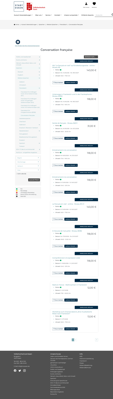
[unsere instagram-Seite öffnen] (24, 371)
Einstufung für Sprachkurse (58, 380)
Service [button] (48, 15)
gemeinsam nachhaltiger (58, 362)
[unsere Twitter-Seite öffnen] (20, 371)
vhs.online (53, 365)
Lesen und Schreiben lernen (59, 356)
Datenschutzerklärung (87, 358)
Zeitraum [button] (20, 166)
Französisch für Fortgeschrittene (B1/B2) (28, 111)
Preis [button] (18, 170)
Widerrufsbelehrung (86, 365)
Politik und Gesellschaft (23, 57)
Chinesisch (22, 85)
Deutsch (20, 72)
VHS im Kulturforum (56, 367)
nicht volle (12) (21, 173)
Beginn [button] (19, 158)
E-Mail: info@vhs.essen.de (22, 366)
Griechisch (22, 121)
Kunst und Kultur (21, 60)
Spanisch (22, 143)
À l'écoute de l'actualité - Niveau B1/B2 (67, 231)
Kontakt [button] (57, 15)
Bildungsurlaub (55, 389)
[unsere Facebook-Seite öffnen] (15, 371)
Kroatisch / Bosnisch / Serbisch (28, 128)
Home (17, 24)
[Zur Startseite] (29, 5)
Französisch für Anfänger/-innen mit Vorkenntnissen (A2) (30, 106)
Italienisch (22, 124)
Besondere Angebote (57, 392)
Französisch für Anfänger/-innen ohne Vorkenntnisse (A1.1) (29, 93)
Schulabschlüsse (55, 385)
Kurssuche (53, 394)
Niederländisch (24, 131)
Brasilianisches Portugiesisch (28, 137)
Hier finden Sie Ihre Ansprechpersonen (27, 45)
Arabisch (22, 82)
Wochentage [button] (21, 162)
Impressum (83, 361)
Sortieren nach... (90, 57)
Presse (82, 363)
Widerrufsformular (85, 367)
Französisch (63, 24)
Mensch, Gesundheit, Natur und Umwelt (26, 64)
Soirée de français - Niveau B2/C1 (64, 123)
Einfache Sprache (87, 15)
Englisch (20, 75)
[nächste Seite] (96, 339)
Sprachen (42, 24)
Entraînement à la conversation (64, 150)
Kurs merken (59, 82)
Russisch (22, 140)
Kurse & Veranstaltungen (29, 24)
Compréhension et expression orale (66, 258)
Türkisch (22, 146)
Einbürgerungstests (56, 371)
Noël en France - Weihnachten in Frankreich (69, 285)
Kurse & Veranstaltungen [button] (22, 15)
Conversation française (76, 24)
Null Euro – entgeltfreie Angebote (26, 152)
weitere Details (70, 82)
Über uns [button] (38, 15)
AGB (81, 356)
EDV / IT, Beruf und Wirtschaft (25, 149)
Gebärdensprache (24, 118)
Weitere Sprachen (52, 24)
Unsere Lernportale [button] (70, 15)
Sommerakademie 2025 (57, 387)
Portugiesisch (23, 134)
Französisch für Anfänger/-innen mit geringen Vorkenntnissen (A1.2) (29, 100)
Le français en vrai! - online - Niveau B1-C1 (68, 204)
